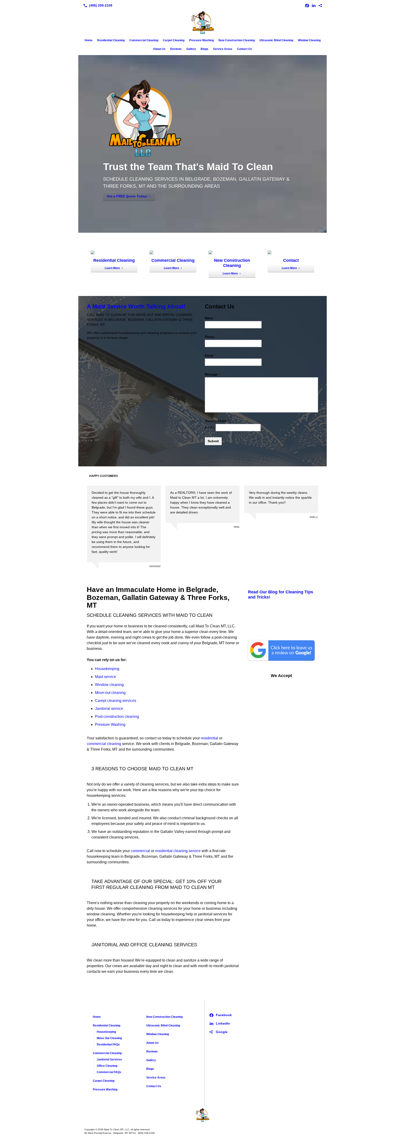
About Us (159, 49)
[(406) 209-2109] (97, 5)
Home (89, 40)
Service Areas (222, 49)
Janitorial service (109, 709)
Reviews (176, 49)
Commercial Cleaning (143, 40)
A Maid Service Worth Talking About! (136, 306)
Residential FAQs (108, 1044)
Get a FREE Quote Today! (127, 196)
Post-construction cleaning (117, 717)
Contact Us (244, 49)
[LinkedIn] (313, 5)
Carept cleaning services (115, 701)
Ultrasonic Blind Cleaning (276, 40)
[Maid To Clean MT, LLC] (202, 1115)
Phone (210, 336)
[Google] (320, 5)
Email (210, 355)
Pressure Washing (201, 40)
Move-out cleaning (110, 693)
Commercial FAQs (109, 1072)
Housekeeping (107, 669)
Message (212, 374)
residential (210, 738)
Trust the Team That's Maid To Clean (188, 166)
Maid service (105, 677)
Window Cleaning (309, 40)
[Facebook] (307, 5)
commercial (140, 851)
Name (210, 318)
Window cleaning (109, 685)
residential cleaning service (178, 851)
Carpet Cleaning (173, 40)
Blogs (204, 49)
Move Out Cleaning (109, 1038)
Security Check (217, 421)
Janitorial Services (109, 1059)
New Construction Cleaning (236, 40)
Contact (291, 260)
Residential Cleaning (111, 40)
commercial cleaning (104, 744)
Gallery (191, 49)
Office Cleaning (107, 1065)
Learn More (112, 268)
